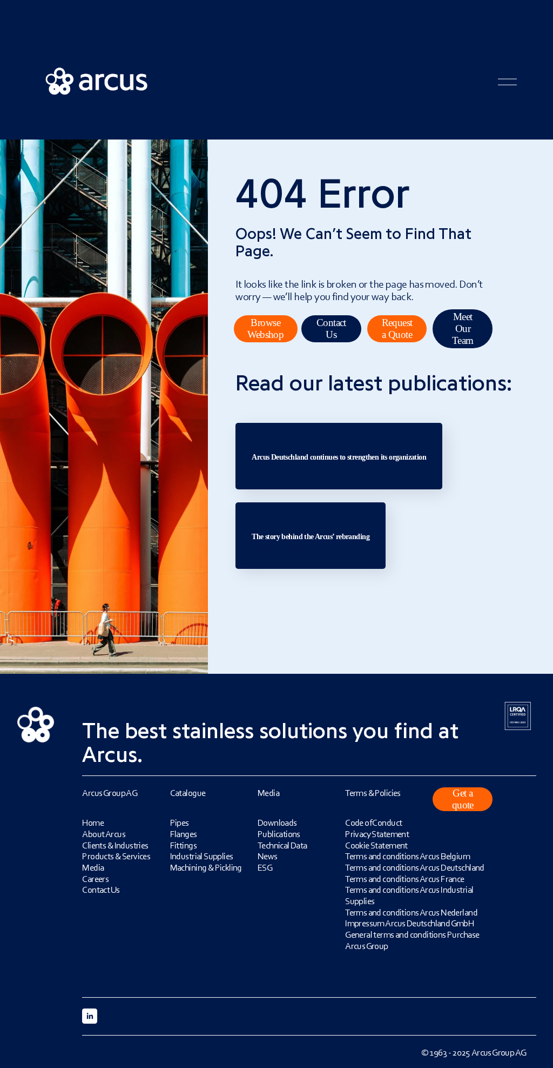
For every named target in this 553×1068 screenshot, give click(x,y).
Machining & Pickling (206, 867)
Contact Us (331, 328)
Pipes (179, 822)
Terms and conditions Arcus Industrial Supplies (409, 895)
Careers (95, 878)
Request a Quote (397, 328)
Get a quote (463, 799)
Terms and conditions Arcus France (404, 878)
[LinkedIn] (89, 1016)
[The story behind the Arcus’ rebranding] (310, 506)
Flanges (183, 833)
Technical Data (282, 845)
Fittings (183, 845)
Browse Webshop (265, 328)
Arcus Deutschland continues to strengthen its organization (339, 457)
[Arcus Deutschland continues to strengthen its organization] (338, 427)
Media (93, 867)
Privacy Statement (377, 833)
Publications (279, 833)
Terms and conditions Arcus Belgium (407, 856)
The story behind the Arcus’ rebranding (310, 537)
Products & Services (116, 856)
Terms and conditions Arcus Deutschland (414, 867)
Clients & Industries (115, 845)
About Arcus (103, 833)
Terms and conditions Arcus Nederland (411, 912)
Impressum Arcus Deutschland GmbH (409, 923)
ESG (265, 867)
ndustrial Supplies (202, 856)
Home (93, 822)
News (268, 856)
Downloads (277, 822)
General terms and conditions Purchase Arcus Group (412, 940)
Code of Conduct (373, 822)
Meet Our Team (463, 328)
